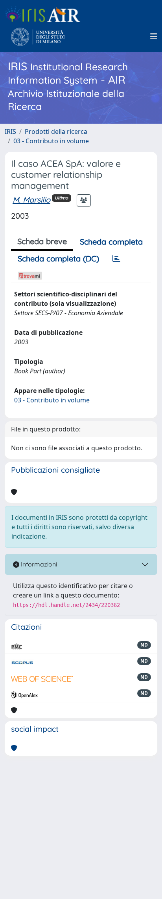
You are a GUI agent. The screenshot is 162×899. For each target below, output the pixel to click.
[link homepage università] (38, 36)
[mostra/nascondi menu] (153, 36)
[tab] (116, 258)
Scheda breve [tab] (42, 241)
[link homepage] (46, 15)
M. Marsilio (31, 200)
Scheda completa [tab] (111, 242)
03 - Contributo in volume (51, 141)
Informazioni (38, 564)
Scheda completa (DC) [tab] (58, 258)
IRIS (10, 131)
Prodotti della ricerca (56, 131)
